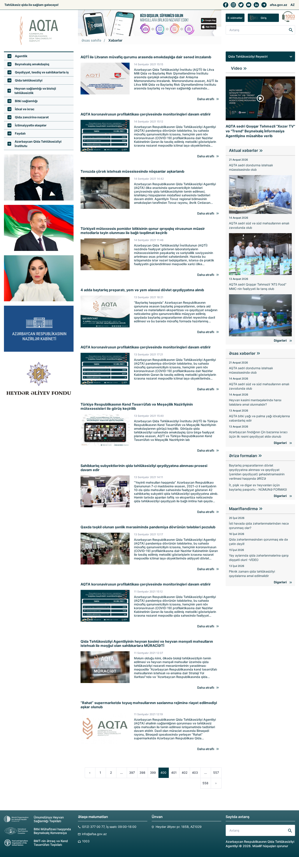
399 (153, 772)
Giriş (263, 18)
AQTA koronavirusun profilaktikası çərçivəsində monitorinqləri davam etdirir (146, 114)
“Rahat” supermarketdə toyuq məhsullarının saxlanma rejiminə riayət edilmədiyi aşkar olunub (149, 705)
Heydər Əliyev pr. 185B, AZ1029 (179, 827)
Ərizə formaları (243, 455)
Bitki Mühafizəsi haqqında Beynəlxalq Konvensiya (52, 831)
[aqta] (39, 30)
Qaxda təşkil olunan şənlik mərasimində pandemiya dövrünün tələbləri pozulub (148, 527)
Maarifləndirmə (243, 508)
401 (174, 772)
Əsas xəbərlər (242, 353)
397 (132, 772)
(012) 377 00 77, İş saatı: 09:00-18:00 (109, 827)
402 (184, 772)
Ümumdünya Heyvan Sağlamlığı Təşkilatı (49, 819)
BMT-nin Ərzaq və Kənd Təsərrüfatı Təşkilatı (51, 842)
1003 (86, 841)
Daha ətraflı (205, 99)
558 (205, 783)
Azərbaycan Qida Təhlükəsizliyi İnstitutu (38, 144)
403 (195, 772)
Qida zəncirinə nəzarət (32, 117)
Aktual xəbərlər (243, 150)
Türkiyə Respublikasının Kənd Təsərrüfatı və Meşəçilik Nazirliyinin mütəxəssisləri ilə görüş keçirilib (137, 406)
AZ (292, 4)
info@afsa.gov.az (94, 834)
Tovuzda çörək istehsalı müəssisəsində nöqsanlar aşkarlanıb (132, 171)
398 (142, 772)
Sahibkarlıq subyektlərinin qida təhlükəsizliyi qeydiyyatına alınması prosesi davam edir (144, 468)
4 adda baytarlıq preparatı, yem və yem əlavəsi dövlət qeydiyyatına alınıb (142, 290)
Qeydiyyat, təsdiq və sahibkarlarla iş (42, 72)
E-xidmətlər (235, 18)
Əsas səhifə (91, 40)
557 (216, 772)
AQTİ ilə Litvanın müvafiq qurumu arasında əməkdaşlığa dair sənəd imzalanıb (146, 57)
